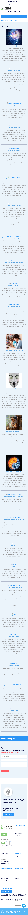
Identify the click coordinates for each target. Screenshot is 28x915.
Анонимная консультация (14, 1)
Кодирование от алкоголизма (19, 852)
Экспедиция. (14, 711)
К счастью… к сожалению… (14, 686)
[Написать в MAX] (24, 902)
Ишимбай (4, 834)
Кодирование (18, 842)
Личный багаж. (14, 637)
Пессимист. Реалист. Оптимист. (14, 519)
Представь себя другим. (14, 389)
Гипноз (16, 860)
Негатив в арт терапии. (14, 179)
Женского (3, 876)
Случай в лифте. (14, 285)
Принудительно (18, 833)
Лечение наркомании (20, 825)
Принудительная (4, 878)
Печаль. (14, 546)
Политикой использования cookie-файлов (8, 913)
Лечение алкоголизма (6, 868)
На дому (16, 828)
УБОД (16, 837)
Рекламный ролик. (14, 306)
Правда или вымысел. (14, 431)
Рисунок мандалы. (14, 70)
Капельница (17, 878)
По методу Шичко (4, 871)
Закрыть (25, 911)
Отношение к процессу (14, 587)
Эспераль (17, 858)
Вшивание (17, 863)
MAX (9, 4)
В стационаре (18, 873)
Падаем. (14, 566)
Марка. (14, 616)
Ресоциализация (18, 839)
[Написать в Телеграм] (24, 906)
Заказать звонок (8, 814)
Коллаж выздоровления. (14, 105)
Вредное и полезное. (14, 205)
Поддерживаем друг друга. (14, 496)
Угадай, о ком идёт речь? (14, 263)
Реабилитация (18, 835)
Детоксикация (4, 880)
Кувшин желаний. (14, 150)
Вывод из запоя (19, 868)
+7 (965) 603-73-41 (14, 12)
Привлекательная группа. (14, 350)
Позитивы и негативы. (14, 472)
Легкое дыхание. (14, 128)
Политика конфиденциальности (19, 901)
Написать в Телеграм (13, 3)
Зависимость (8, 20)
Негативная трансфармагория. (14, 46)
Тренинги (15, 20)
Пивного (3, 873)
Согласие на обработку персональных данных (20, 904)
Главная (2, 20)
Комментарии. (14, 665)
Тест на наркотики (19, 831)
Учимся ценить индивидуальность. (14, 238)
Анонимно (17, 876)
